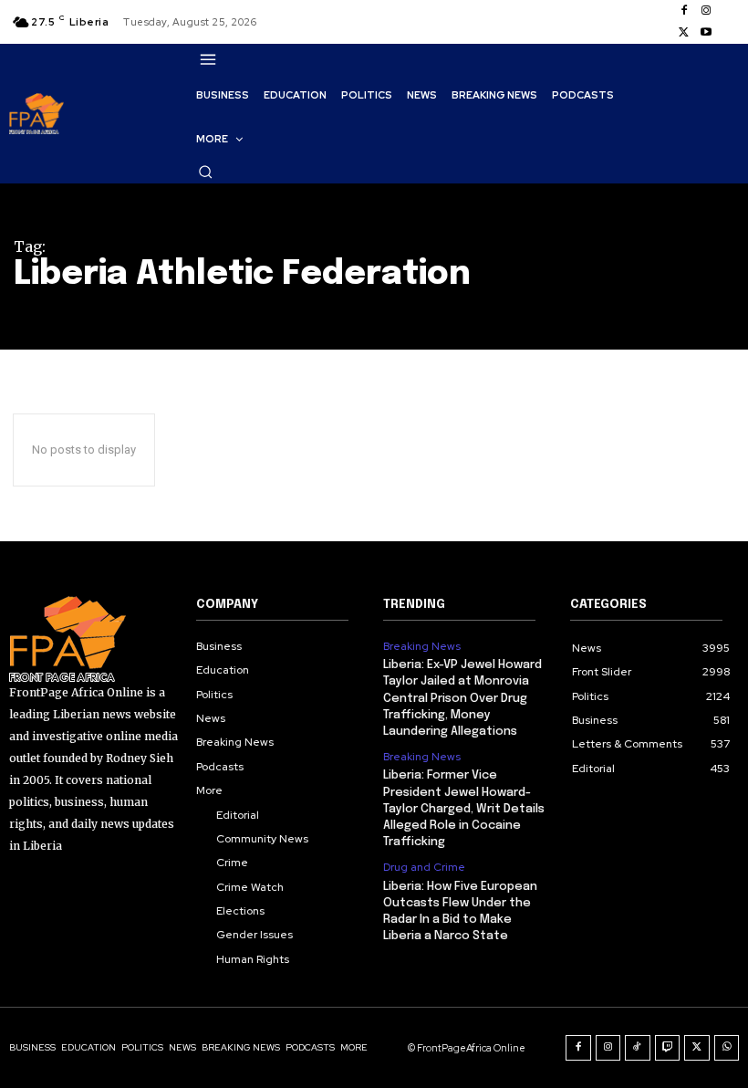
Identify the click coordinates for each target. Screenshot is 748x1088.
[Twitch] (667, 1048)
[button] (205, 171)
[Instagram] (706, 11)
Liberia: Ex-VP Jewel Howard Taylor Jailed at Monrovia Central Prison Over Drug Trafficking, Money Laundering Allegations (462, 698)
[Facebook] (684, 11)
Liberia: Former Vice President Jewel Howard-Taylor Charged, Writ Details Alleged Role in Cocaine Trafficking (464, 808)
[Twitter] (684, 33)
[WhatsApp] (727, 1048)
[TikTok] (637, 1048)
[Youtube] (706, 33)
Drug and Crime (424, 867)
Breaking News (422, 646)
